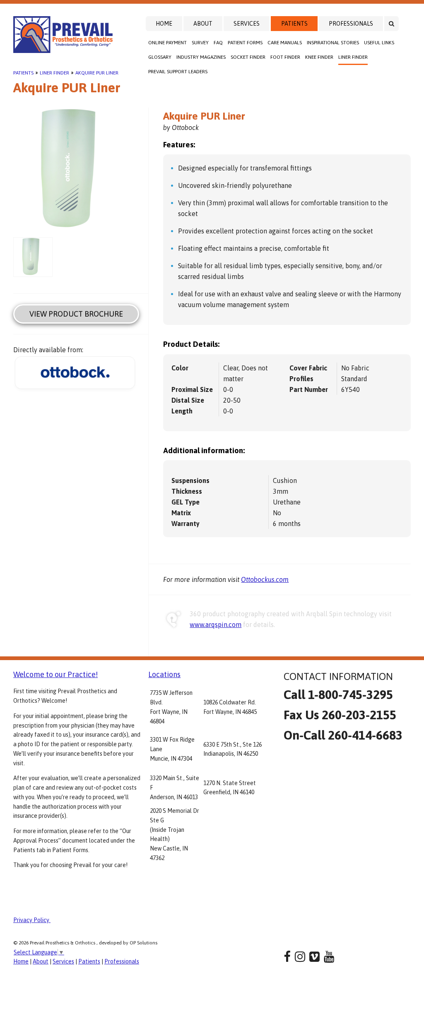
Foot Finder (285, 57)
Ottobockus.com (265, 579)
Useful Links (379, 43)
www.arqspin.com (215, 624)
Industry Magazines (201, 57)
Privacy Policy (32, 920)
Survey (200, 43)
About (202, 23)
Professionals (351, 23)
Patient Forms (245, 43)
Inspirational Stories (333, 43)
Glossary (159, 57)
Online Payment (167, 43)
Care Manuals (284, 43)
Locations (164, 674)
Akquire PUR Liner (96, 73)
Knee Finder (319, 57)
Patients (294, 23)
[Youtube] (329, 956)
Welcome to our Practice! (55, 674)
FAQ (218, 43)
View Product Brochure (76, 314)
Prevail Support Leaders (177, 71)
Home (164, 23)
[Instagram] (300, 956)
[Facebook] (287, 956)
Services (247, 23)
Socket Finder (248, 57)
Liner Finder (353, 57)
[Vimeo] (314, 956)
